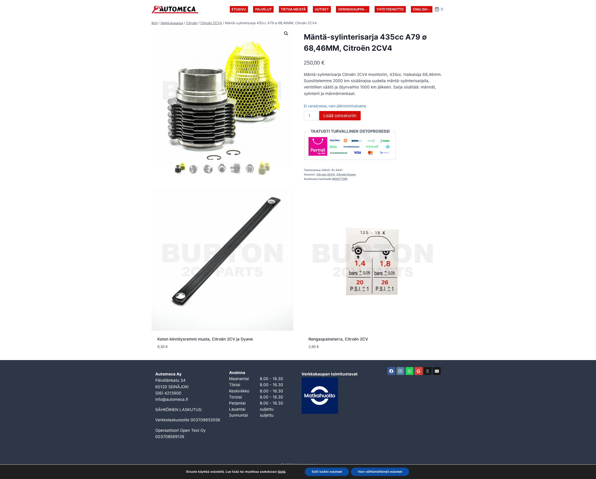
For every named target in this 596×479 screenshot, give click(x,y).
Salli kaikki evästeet (327, 471)
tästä (281, 472)
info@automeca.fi (171, 399)
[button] (286, 33)
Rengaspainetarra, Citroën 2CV (338, 339)
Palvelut (263, 9)
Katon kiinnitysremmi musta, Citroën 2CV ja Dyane (205, 339)
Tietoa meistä (293, 9)
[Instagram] (400, 371)
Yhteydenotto (390, 9)
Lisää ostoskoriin (339, 115)
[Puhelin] (428, 371)
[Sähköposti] (437, 371)
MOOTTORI (339, 179)
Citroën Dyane (346, 174)
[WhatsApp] (409, 371)
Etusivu (239, 9)
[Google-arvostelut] (419, 371)
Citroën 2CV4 (325, 174)
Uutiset (322, 9)
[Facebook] (391, 371)
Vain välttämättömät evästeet (380, 471)
